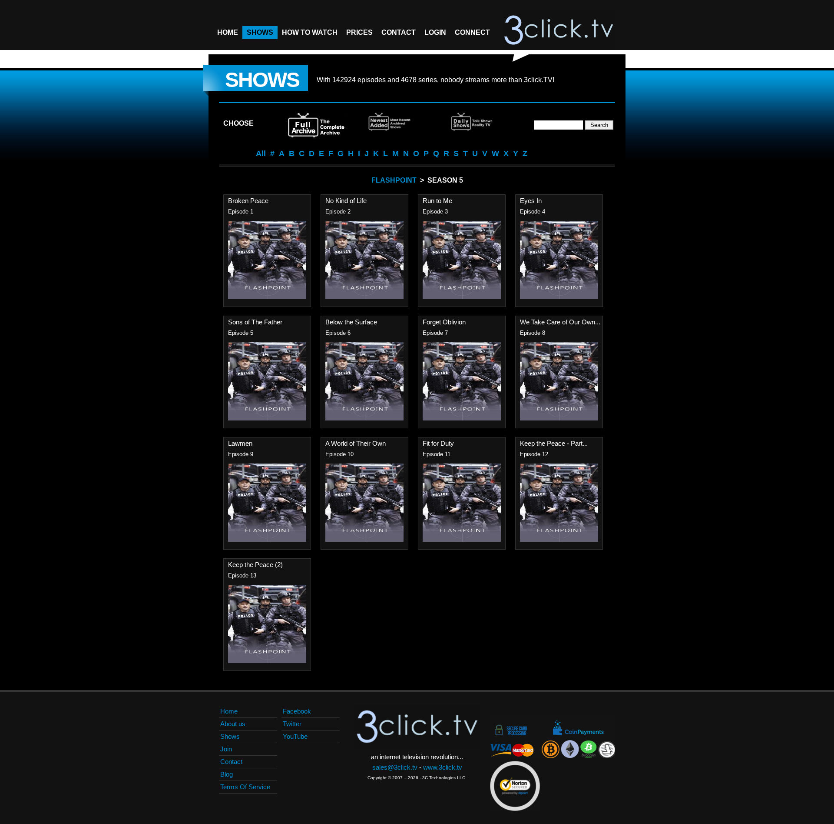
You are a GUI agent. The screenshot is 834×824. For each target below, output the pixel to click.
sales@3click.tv (394, 767)
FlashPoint (394, 180)
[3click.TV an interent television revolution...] (558, 30)
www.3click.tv (442, 767)
